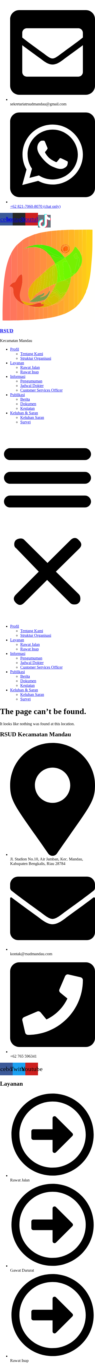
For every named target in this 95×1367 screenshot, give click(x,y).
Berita (25, 399)
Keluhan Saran (32, 417)
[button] (47, 524)
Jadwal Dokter (32, 385)
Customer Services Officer (41, 390)
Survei (25, 422)
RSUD (6, 330)
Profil (14, 349)
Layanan (17, 363)
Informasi (17, 376)
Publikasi (17, 395)
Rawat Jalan (30, 367)
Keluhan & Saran (24, 413)
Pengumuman (31, 381)
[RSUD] (47, 321)
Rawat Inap (29, 372)
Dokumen (28, 404)
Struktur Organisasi (35, 358)
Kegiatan (27, 408)
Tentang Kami (31, 354)
